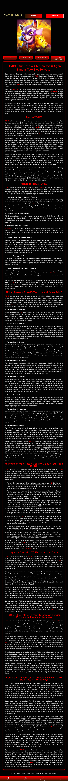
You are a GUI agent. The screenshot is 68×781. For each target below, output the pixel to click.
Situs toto (8, 228)
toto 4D (15, 89)
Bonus (8, 780)
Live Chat (59, 780)
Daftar (25, 779)
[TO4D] (12, 17)
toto (18, 84)
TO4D (37, 76)
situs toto (54, 92)
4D (51, 483)
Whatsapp (42, 780)
